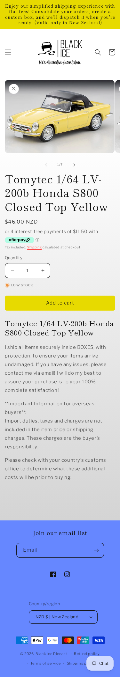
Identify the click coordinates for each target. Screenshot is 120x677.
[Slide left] (46, 165)
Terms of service (45, 663)
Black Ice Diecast (51, 653)
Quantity (13, 257)
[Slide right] (74, 165)
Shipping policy (81, 663)
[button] (8, 52)
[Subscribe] (97, 550)
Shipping (34, 247)
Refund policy (87, 653)
